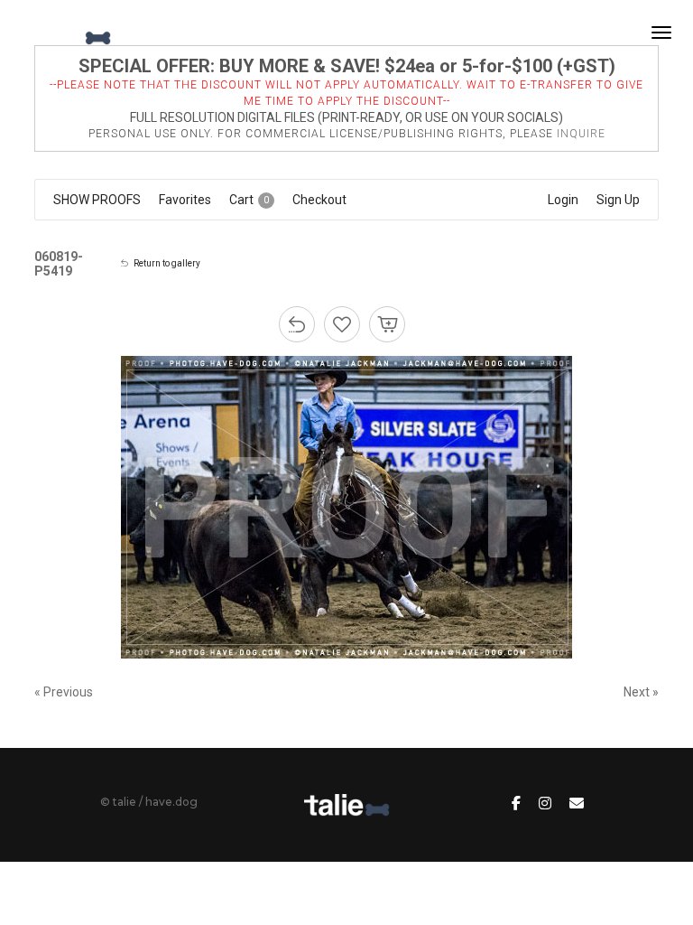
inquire (581, 133)
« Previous (63, 692)
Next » (641, 692)
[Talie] (66, 32)
